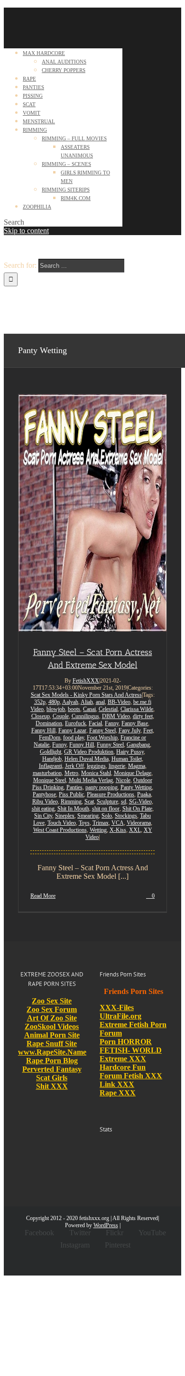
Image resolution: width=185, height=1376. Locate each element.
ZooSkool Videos (52, 1026)
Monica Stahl (96, 773)
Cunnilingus (85, 716)
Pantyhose (44, 794)
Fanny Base (134, 723)
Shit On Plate (137, 808)
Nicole (123, 780)
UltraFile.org (120, 1016)
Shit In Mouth (73, 808)
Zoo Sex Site (52, 1001)
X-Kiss (118, 830)
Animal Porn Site (52, 1035)
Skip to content (26, 231)
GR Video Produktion (88, 751)
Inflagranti (50, 766)
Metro (71, 773)
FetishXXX (86, 680)
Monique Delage (132, 773)
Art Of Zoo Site (52, 1018)
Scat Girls (51, 1078)
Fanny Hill (43, 730)
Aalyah (70, 702)
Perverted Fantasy (52, 1069)
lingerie (117, 766)
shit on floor (106, 808)
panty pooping (101, 787)
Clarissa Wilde (136, 709)
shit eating (43, 808)
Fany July (129, 730)
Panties (74, 787)
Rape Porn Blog (52, 1061)
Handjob (52, 759)
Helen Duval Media (87, 759)
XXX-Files (117, 1007)
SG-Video (140, 801)
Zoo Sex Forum (52, 1009)
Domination (49, 723)
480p (54, 702)
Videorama (139, 823)
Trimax (100, 823)
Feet (148, 730)
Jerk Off (74, 766)
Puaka (144, 794)
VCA (117, 823)
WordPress (105, 1225)
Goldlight (50, 751)
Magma (136, 766)
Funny (59, 744)
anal (100, 702)
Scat (89, 801)
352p (40, 702)
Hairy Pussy (130, 751)
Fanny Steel (102, 730)
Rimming (71, 801)
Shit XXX (52, 1086)
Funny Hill (81, 744)
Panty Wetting (136, 787)
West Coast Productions (60, 830)
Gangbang (138, 744)
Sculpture (107, 801)
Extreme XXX (123, 1059)
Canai (89, 709)
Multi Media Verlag (91, 780)
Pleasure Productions (110, 794)
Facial (95, 723)
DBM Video (116, 716)
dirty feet (143, 716)
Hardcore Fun (123, 1067)
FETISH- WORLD (131, 1050)
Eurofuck (75, 723)
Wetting (98, 830)
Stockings (126, 815)
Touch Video (61, 823)
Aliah (87, 702)
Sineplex (64, 815)
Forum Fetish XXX (131, 1076)
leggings (96, 766)
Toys (84, 823)
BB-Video (119, 702)
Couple (61, 716)
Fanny (112, 723)
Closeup (40, 716)
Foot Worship (102, 737)
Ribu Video (45, 801)
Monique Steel (49, 780)
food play (73, 737)
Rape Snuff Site (52, 1043)
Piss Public (71, 794)
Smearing (88, 815)
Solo (107, 815)
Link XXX (117, 1084)
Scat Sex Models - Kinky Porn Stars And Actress (86, 695)
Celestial (108, 709)
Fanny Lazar (72, 730)
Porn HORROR (126, 1042)
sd (123, 801)
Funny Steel (110, 744)
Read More (43, 896)
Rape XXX (118, 1093)
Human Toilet (126, 759)
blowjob (55, 709)
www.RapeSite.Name (52, 1052)
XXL (135, 830)
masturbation (47, 773)
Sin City (43, 815)
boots (74, 709)
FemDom (49, 737)
